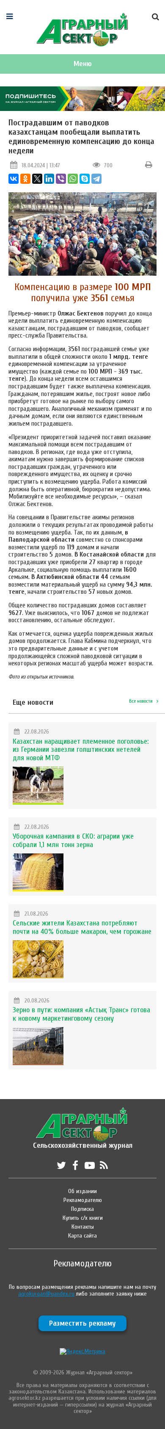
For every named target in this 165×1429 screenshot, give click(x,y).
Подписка (82, 1209)
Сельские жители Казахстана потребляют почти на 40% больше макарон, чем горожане (82, 927)
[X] (37, 179)
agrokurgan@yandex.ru (46, 1293)
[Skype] (85, 179)
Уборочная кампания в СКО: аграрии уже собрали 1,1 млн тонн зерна (73, 840)
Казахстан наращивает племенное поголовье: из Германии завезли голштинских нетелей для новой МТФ (80, 750)
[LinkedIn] (49, 179)
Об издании (82, 1191)
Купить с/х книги (83, 1217)
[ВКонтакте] (13, 179)
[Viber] (61, 179)
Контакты (83, 1226)
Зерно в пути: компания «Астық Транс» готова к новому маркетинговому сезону (81, 1014)
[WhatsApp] (73, 179)
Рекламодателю (82, 1200)
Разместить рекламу (82, 1323)
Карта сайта (82, 1235)
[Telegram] (96, 179)
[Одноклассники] (25, 179)
